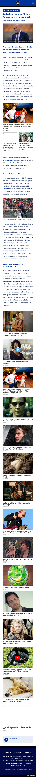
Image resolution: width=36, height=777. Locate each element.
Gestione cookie (31, 775)
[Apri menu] (33, 3)
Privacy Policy (18, 752)
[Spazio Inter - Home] (18, 3)
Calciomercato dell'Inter (11, 10)
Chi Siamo (8, 752)
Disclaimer (28, 752)
